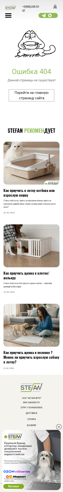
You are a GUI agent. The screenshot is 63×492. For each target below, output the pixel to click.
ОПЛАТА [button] (31, 419)
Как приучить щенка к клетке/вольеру (26, 275)
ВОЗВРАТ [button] (31, 425)
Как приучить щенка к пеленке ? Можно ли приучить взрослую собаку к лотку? (31, 357)
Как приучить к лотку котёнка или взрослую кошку (29, 193)
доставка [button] (31, 413)
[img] (59, 427)
